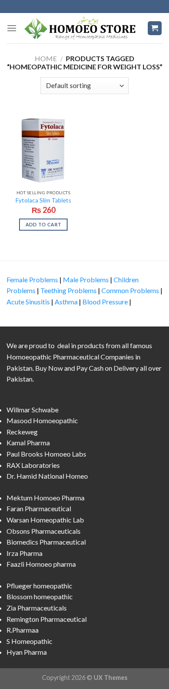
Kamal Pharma (28, 442)
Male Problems (86, 279)
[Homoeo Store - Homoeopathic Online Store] (81, 28)
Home (46, 58)
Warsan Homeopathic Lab (45, 520)
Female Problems (32, 279)
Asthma (66, 301)
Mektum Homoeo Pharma (45, 497)
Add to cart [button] (44, 224)
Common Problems (130, 290)
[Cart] (155, 28)
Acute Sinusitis (28, 301)
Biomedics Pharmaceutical (46, 542)
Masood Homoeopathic (42, 420)
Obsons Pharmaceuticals (43, 531)
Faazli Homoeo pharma (41, 564)
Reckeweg (22, 432)
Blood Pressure (105, 301)
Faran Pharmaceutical (38, 508)
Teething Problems (68, 290)
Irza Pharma (24, 553)
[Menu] (11, 28)
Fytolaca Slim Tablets (43, 200)
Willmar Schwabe (32, 409)
